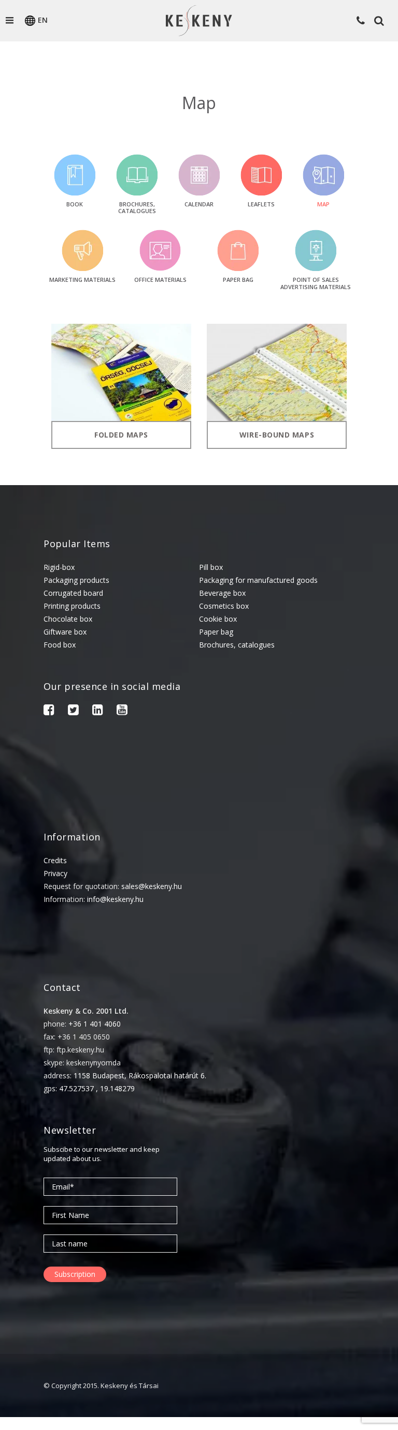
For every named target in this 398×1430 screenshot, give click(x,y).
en (43, 20)
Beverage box (222, 593)
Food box (60, 645)
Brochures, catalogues (237, 645)
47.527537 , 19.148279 (97, 1088)
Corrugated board (73, 593)
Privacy (55, 873)
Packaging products (76, 580)
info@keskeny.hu (115, 899)
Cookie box (218, 619)
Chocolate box (68, 619)
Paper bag (216, 632)
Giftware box (65, 632)
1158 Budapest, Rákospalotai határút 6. (140, 1075)
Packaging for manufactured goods (258, 580)
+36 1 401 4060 (94, 1024)
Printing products (72, 606)
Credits (55, 860)
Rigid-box (59, 567)
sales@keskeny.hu (151, 886)
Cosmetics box (224, 606)
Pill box (211, 567)
